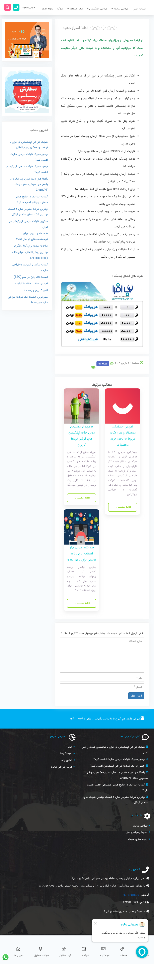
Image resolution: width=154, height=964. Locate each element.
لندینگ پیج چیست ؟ (36, 290)
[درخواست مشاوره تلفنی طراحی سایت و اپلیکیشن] (16, 7)
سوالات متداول (41, 955)
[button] (7, 7)
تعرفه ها (85, 955)
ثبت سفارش (65, 955)
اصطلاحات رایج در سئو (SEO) (31, 277)
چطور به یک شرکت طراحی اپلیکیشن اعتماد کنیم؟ (117, 766)
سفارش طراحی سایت (136, 832)
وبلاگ (60, 9)
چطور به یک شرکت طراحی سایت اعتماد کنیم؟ (119, 759)
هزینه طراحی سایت (61, 767)
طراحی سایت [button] (121, 9)
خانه (69, 747)
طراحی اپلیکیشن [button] (98, 9)
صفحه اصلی (139, 9)
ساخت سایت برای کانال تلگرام (31, 246)
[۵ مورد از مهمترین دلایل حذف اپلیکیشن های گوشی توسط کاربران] (81, 406)
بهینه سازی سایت (138, 839)
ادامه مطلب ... (123, 507)
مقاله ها (102, 363)
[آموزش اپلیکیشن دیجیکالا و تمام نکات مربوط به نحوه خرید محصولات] (122, 406)
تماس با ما (66, 760)
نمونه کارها (47, 9)
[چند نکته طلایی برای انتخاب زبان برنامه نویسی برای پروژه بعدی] (81, 527)
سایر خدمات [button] (76, 9)
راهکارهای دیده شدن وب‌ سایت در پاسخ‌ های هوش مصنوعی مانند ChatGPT (28, 184)
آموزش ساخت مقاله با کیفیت (31, 283)
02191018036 (76, 718)
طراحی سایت (140, 826)
